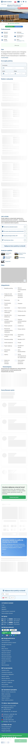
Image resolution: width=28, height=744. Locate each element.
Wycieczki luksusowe (6, 656)
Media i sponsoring (6, 693)
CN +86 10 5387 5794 (8, 719)
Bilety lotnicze (5, 648)
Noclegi (3, 646)
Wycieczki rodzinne (6, 652)
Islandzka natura (5, 670)
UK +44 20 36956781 (8, 716)
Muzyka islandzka (6, 678)
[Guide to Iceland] (6, 2)
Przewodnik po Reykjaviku (8, 674)
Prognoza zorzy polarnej (7, 686)
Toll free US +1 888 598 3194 (10, 714)
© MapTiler (13, 282)
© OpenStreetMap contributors (20, 282)
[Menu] (26, 1)
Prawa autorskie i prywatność (8, 611)
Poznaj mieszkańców (6, 726)
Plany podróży (5, 684)
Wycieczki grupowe (6, 654)
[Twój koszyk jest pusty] (23, 1)
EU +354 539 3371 (7, 717)
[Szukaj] (21, 1)
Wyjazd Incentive (6, 698)
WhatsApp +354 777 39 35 (9, 721)
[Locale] (15, 1)
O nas (3, 605)
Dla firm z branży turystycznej (8, 691)
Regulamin (4, 609)
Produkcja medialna (6, 696)
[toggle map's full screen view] (25, 281)
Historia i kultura (5, 676)
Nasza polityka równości (7, 613)
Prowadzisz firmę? (6, 728)
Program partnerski (6, 730)
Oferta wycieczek (6, 640)
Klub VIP (4, 663)
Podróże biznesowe (6, 658)
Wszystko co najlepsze (7, 682)
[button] (14, 14)
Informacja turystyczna (7, 672)
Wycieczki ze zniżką (6, 660)
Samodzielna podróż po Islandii (9, 642)
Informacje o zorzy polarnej (8, 680)
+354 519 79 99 (7, 709)
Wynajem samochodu (6, 644)
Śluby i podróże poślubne (7, 700)
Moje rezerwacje (5, 665)
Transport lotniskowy (6, 650)
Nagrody (4, 607)
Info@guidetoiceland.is (8, 707)
